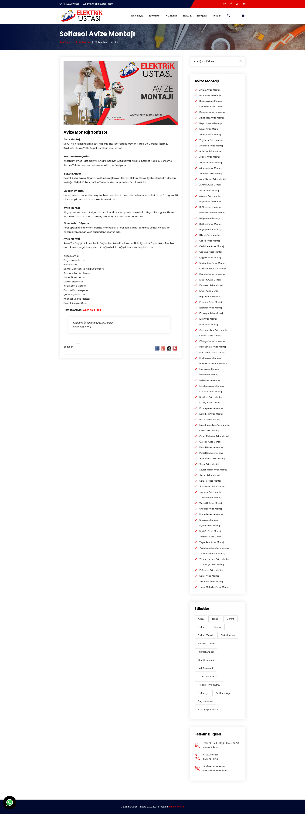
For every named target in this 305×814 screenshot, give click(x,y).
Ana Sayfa (137, 15)
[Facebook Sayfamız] (231, 4)
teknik (215, 618)
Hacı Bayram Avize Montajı (212, 346)
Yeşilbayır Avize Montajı (211, 140)
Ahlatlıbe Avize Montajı (210, 151)
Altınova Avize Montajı (210, 134)
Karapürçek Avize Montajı (212, 112)
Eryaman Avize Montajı (210, 302)
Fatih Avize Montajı (208, 324)
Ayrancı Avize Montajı (210, 184)
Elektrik (187, 15)
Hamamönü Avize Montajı (212, 352)
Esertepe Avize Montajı (210, 307)
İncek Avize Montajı (209, 369)
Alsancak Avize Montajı (210, 162)
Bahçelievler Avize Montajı (212, 212)
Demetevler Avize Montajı (212, 274)
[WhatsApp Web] (225, 4)
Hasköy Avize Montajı (210, 358)
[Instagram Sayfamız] (244, 4)
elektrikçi (202, 693)
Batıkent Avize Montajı (210, 224)
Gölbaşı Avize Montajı (210, 335)
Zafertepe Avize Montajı (211, 570)
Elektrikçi (154, 15)
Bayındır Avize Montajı (210, 123)
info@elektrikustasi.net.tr (100, 3)
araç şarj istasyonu (208, 709)
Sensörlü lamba (206, 643)
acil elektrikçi (223, 693)
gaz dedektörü (206, 660)
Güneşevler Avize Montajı (212, 341)
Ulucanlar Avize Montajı (211, 514)
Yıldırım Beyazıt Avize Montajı (214, 559)
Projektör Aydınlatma (209, 684)
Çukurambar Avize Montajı (212, 268)
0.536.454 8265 (210, 759)
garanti (230, 618)
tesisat (217, 627)
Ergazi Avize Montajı (209, 296)
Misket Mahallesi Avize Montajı (214, 425)
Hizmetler (171, 15)
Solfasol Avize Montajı (210, 481)
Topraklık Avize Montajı (210, 503)
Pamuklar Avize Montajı (211, 447)
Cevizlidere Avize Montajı (211, 246)
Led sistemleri (205, 668)
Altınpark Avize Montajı (210, 173)
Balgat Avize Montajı (209, 218)
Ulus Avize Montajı (208, 520)
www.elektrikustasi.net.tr (215, 770)
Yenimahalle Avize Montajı (212, 553)
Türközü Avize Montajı (210, 497)
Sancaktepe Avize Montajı (212, 458)
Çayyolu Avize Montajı (210, 257)
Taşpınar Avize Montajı (210, 492)
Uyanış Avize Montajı (209, 525)
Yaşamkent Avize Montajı (211, 542)
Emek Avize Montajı (209, 291)
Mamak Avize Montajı (210, 95)
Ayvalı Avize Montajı (209, 190)
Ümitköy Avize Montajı (210, 531)
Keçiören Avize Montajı (210, 397)
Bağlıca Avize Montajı (210, 201)
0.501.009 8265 (71, 3)
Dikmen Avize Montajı (210, 279)
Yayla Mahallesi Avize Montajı (214, 548)
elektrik (202, 627)
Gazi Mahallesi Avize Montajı (213, 330)
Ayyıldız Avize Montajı (210, 196)
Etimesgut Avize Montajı (211, 313)
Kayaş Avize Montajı (209, 129)
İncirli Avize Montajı (209, 374)
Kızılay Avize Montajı (209, 402)
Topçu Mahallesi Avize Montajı (214, 587)
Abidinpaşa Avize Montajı (211, 117)
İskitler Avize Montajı (209, 380)
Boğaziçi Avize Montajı (210, 101)
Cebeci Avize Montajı (209, 240)
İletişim (217, 15)
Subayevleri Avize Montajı (212, 486)
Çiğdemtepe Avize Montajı (212, 263)
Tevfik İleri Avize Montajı (211, 581)
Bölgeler (202, 15)
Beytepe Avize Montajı (210, 229)
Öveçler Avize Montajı (210, 441)
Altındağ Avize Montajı (210, 168)
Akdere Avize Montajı (209, 157)
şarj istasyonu (205, 701)
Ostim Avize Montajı (209, 430)
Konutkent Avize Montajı (211, 414)
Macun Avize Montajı (209, 419)
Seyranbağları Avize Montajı (213, 469)
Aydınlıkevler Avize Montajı (212, 179)
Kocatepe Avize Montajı (211, 408)
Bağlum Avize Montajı (210, 207)
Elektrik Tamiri (205, 635)
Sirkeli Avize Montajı (209, 576)
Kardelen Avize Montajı (210, 391)
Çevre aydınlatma (207, 676)
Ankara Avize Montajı (209, 90)
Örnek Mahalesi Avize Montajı (214, 436)
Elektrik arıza (228, 635)
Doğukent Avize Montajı (211, 106)
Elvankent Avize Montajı (211, 285)
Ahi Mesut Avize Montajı (211, 145)
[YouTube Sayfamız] (237, 4)
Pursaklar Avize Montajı (211, 453)
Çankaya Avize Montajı (210, 252)
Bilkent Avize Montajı (209, 235)
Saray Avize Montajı (209, 464)
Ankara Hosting (176, 806)
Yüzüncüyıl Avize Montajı (211, 564)
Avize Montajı (83, 42)
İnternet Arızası (206, 651)
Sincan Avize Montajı (209, 475)
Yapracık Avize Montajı (210, 536)
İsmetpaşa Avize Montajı (211, 386)
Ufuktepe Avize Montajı (210, 508)
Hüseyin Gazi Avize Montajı (213, 363)
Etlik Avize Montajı (208, 319)
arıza (200, 618)
